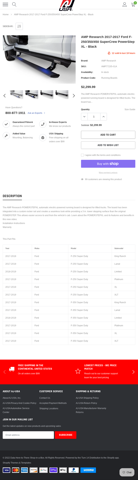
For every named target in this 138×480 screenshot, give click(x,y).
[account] (125, 4)
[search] (14, 4)
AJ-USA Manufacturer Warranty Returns (91, 410)
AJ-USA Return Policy (86, 403)
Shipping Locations (48, 408)
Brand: (84, 60)
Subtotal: (85, 125)
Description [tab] (12, 196)
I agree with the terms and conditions (102, 155)
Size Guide (130, 109)
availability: (87, 72)
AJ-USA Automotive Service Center (16, 410)
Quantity (85, 109)
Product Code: (88, 78)
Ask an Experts (35, 113)
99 (86, 179)
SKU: (83, 66)
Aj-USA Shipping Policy (87, 398)
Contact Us (44, 398)
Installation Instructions (14, 223)
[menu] (5, 4)
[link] (16, 94)
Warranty (7, 227)
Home (6, 14)
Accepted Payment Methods (53, 403)
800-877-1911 (15, 113)
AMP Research (108, 60)
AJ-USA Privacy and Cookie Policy (19, 403)
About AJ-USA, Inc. (12, 398)
